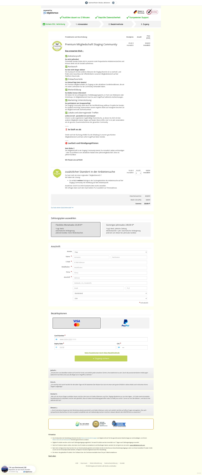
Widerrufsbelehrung (96, 463)
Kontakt (122, 463)
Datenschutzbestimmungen (89, 438)
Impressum (84, 463)
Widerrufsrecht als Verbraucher (62, 439)
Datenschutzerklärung (110, 463)
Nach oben (52, 456)
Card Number (59, 336)
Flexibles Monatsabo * (69, 225)
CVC (118, 344)
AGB (76, 463)
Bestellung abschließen (101, 358)
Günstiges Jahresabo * (120, 225)
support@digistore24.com (137, 445)
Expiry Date (58, 344)
